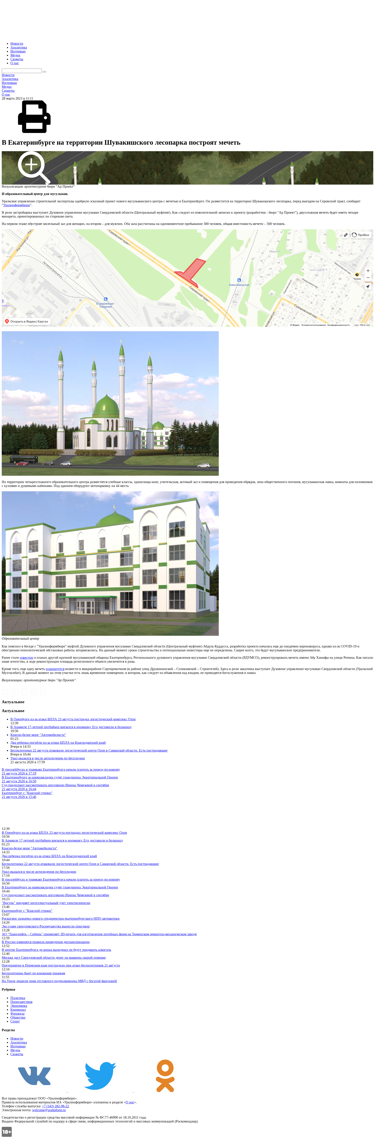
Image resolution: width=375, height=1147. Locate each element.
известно (26, 657)
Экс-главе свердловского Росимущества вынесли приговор (46, 926)
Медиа (15, 55)
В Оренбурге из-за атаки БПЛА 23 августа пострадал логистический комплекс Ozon (73, 719)
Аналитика (18, 47)
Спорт (15, 1021)
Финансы (17, 1013)
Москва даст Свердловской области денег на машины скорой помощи (54, 957)
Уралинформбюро (16, 205)
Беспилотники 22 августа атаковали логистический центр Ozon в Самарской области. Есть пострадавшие (89, 750)
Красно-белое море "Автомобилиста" (38, 735)
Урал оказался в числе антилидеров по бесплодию (47, 758)
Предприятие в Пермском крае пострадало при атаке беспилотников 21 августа (61, 965)
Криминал (18, 1009)
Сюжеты (16, 59)
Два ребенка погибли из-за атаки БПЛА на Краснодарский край (58, 742)
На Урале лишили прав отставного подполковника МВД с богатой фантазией (59, 981)
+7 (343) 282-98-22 (55, 1106)
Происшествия (21, 1002)
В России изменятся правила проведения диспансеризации (46, 942)
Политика (17, 998)
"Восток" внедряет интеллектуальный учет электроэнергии (46, 903)
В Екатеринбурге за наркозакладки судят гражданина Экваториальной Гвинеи (60, 887)
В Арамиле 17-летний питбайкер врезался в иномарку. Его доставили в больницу (71, 727)
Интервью (18, 51)
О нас (14, 63)
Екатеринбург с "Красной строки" (27, 911)
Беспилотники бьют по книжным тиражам (33, 973)
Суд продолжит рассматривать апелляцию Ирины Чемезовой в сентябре (55, 895)
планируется (55, 669)
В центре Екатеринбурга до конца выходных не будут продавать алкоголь (56, 950)
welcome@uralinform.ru (49, 1110)
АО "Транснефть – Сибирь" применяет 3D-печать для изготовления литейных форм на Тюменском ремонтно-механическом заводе (99, 934)
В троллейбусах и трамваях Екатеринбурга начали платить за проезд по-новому (61, 879)
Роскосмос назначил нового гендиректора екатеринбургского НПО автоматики (61, 918)
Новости (16, 43)
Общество (17, 1017)
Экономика (18, 1006)
